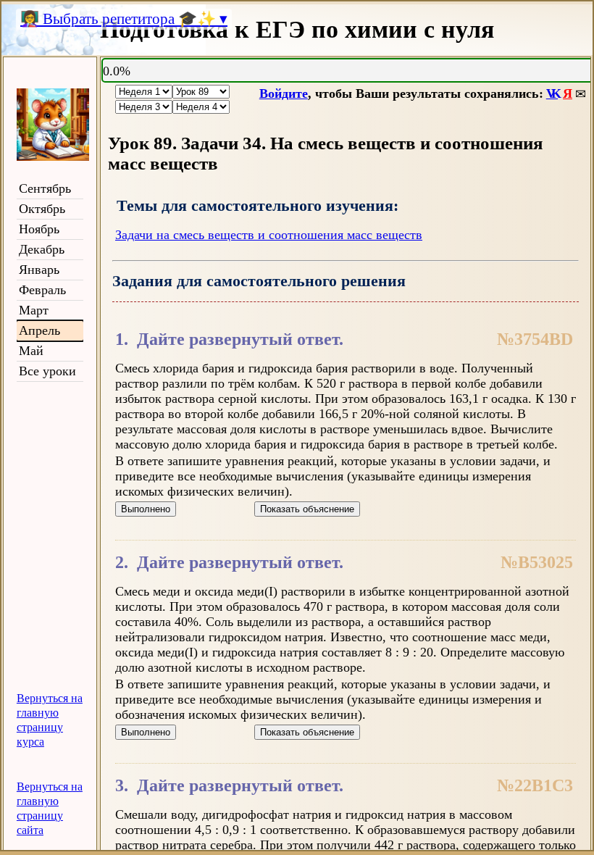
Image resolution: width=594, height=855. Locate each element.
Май (31, 350)
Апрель (39, 330)
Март (34, 310)
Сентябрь (45, 188)
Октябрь (42, 208)
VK (552, 93)
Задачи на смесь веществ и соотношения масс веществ (268, 235)
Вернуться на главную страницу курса (50, 719)
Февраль (42, 290)
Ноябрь (39, 229)
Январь (39, 269)
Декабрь (41, 249)
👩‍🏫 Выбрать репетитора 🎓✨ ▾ (123, 19)
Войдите (283, 93)
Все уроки (47, 371)
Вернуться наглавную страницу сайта (50, 808)
